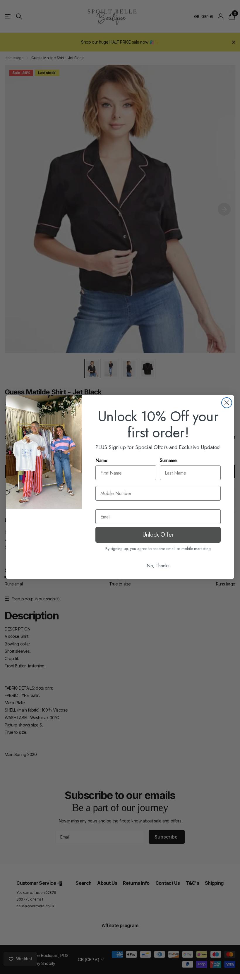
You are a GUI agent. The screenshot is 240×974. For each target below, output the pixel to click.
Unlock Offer (158, 534)
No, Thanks (158, 565)
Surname (168, 460)
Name (101, 460)
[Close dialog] (227, 403)
